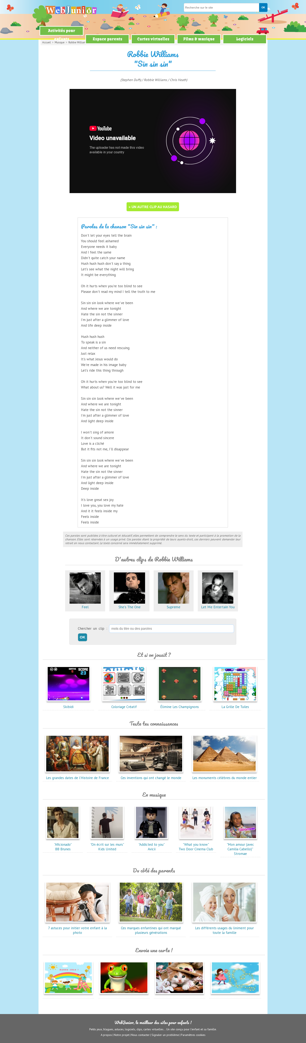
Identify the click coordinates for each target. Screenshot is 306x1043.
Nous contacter (140, 1035)
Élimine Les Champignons (179, 706)
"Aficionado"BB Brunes (63, 846)
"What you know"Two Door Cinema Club (196, 846)
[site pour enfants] (71, 10)
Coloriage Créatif (124, 706)
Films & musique (199, 39)
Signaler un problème (165, 1035)
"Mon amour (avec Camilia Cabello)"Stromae (240, 849)
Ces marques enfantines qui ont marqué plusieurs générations (151, 930)
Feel (85, 607)
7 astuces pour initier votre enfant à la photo (77, 930)
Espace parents (107, 39)
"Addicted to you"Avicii (151, 846)
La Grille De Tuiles (235, 706)
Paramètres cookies (193, 1035)
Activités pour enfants (61, 34)
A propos (106, 1035)
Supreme (173, 607)
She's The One (129, 607)
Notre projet (121, 1035)
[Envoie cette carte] (68, 995)
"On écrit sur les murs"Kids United (107, 846)
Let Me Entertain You (218, 607)
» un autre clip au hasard (153, 206)
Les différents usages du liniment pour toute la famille (224, 930)
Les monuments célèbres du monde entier (224, 778)
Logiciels (244, 39)
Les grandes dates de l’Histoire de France (77, 778)
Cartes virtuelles (153, 39)
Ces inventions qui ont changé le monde (151, 778)
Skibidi (68, 706)
